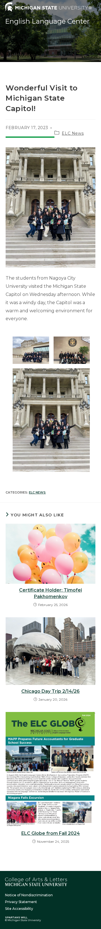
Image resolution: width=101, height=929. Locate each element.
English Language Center (47, 21)
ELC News (73, 133)
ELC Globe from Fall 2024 (50, 833)
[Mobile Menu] (90, 7)
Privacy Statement (21, 902)
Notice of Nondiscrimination (29, 895)
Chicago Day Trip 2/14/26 (50, 691)
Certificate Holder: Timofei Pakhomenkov (50, 593)
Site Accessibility (19, 908)
